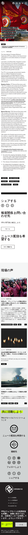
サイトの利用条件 (13, 500)
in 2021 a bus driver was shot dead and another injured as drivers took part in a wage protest (13, 101)
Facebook (14, 457)
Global (4, 364)
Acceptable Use (12, 506)
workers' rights (14, 181)
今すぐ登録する (8, 247)
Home (3, 44)
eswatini (4, 178)
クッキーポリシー (13, 503)
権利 (16, 403)
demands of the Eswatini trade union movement (12, 150)
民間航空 (11, 403)
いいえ (21, 524)
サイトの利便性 (12, 497)
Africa (15, 184)
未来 (19, 324)
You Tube (18, 457)
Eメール (8, 229)
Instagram (14, 462)
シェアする (8, 200)
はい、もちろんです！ (7, 524)
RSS (18, 462)
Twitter (9, 457)
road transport (14, 178)
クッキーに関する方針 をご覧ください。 (10, 532)
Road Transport (6, 184)
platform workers (7, 324)
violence (4, 181)
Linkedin (9, 462)
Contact (14, 445)
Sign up (14, 429)
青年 (15, 324)
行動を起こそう (22, 3)
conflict (4, 403)
